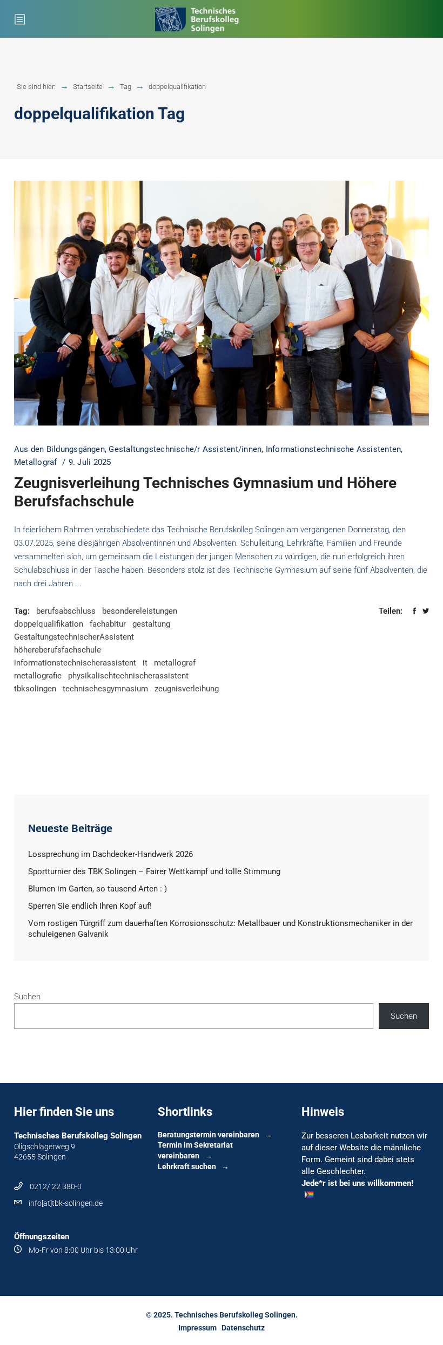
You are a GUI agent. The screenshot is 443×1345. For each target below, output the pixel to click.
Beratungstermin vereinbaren (208, 1134)
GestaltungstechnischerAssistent (74, 637)
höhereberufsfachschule (57, 650)
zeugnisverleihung (187, 689)
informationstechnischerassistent (75, 663)
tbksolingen (35, 689)
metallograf (175, 663)
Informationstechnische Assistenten (333, 449)
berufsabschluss (66, 611)
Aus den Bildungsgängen (59, 449)
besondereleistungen (139, 611)
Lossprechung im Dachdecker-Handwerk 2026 (110, 854)
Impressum (197, 1327)
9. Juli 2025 (90, 462)
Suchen (27, 996)
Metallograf (35, 462)
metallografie (38, 676)
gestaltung (151, 624)
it (145, 663)
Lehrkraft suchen (187, 1166)
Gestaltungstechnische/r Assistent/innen (185, 449)
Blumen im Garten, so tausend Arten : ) (97, 889)
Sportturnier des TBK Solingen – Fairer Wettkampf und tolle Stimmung (154, 871)
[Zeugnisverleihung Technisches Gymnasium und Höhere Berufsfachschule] (221, 303)
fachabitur (108, 624)
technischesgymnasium (105, 689)
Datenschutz (243, 1327)
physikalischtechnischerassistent (128, 676)
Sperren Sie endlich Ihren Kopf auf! (90, 906)
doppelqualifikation (48, 624)
